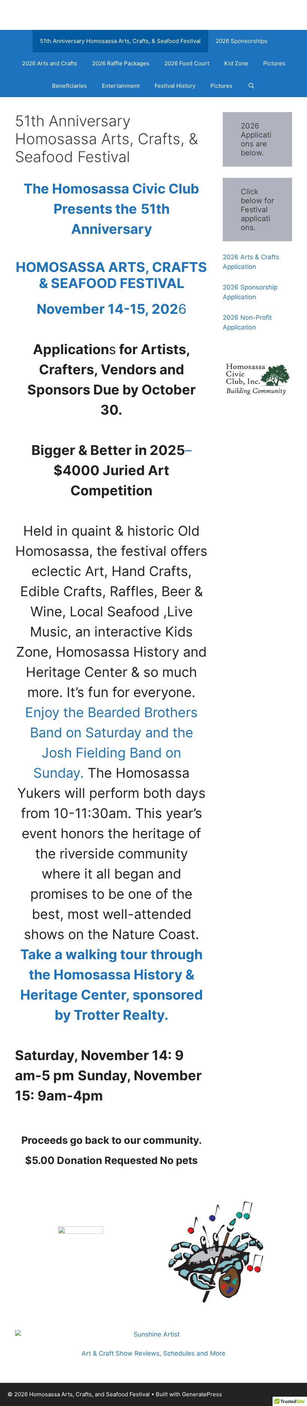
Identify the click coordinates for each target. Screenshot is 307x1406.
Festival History (175, 85)
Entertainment (121, 85)
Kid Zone (236, 63)
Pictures (274, 63)
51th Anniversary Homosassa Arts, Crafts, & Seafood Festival (120, 40)
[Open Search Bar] (251, 86)
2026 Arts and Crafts (49, 63)
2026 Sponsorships (241, 40)
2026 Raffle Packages (120, 63)
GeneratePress (202, 1394)
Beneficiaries (69, 85)
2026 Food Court (186, 63)
